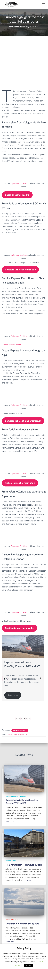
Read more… (11, 821)
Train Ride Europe (20, 734)
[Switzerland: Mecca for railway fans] (24, 902)
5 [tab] (26, 718)
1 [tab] (17, 718)
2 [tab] (19, 718)
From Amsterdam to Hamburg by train (24, 864)
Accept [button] (28, 965)
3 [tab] (21, 718)
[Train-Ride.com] (12, 4)
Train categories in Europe (16, 796)
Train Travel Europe (19, 730)
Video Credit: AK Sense (11, 344)
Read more (13, 695)
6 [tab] (29, 718)
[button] (5, 678)
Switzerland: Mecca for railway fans (22, 923)
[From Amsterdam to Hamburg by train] (24, 843)
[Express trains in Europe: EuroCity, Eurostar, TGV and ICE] (24, 778)
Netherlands (11, 861)
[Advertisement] (24, 61)
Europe (9, 734)
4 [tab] (24, 718)
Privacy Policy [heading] (24, 948)
